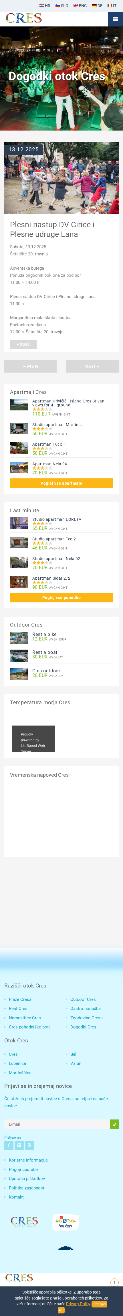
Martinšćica (20, 1072)
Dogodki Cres (83, 1027)
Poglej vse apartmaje (61, 483)
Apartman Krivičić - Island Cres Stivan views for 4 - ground (68, 403)
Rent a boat (44, 652)
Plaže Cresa (20, 999)
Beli (74, 1054)
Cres (13, 1054)
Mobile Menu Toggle (115, 19)
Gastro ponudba (85, 1008)
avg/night (51, 414)
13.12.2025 (24, 149)
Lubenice (17, 1063)
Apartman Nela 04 (49, 464)
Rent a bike (44, 634)
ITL (115, 5)
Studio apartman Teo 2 (54, 539)
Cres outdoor (46, 671)
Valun (75, 1063)
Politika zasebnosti (27, 1188)
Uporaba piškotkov (27, 1178)
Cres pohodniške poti (29, 1027)
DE (99, 5)
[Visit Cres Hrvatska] (18, 1276)
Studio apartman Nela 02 (56, 558)
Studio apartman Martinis (57, 424)
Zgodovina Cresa (86, 1017)
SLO (64, 5)
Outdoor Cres (83, 999)
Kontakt (16, 1197)
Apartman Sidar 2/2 (51, 578)
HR (47, 5)
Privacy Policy (78, 1303)
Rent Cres (18, 1008)
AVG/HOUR (49, 639)
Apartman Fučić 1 (49, 444)
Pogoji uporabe (23, 1169)
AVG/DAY (48, 657)
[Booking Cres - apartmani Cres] (32, 19)
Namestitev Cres (25, 1017)
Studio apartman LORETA (56, 519)
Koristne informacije (28, 1160)
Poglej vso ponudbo (61, 597)
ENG (82, 5)
